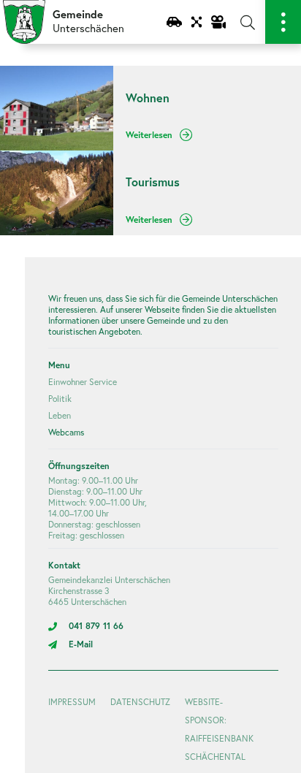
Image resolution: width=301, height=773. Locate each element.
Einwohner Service (82, 381)
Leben (59, 415)
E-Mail (81, 644)
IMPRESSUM (72, 701)
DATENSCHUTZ (140, 701)
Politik (60, 398)
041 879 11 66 (96, 625)
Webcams (66, 432)
